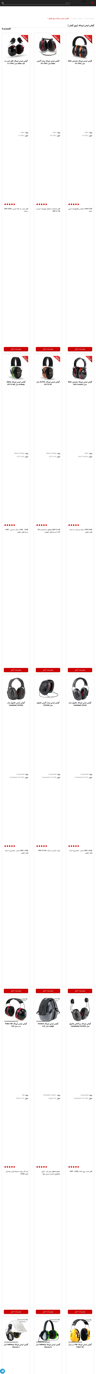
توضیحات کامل (80, 349)
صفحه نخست (90, 18)
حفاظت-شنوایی (77, 18)
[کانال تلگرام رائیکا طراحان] (2, 1373)
